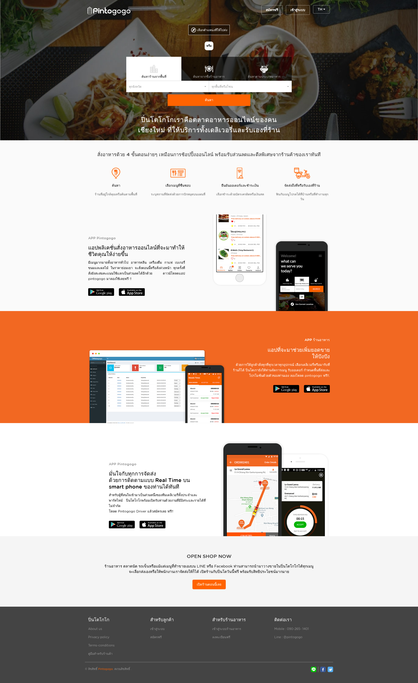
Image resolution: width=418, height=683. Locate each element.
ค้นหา (209, 100)
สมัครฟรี (272, 10)
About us (95, 629)
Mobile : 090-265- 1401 (291, 629)
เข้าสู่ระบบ (297, 10)
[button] (167, 86)
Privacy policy (98, 637)
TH (320, 9)
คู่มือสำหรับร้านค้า (100, 653)
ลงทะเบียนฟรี (221, 637)
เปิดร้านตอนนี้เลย (209, 584)
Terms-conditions (101, 645)
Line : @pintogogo (288, 637)
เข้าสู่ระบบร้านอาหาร (226, 629)
